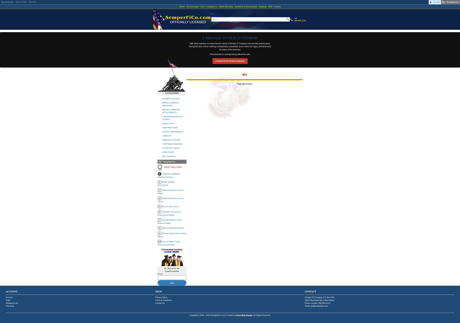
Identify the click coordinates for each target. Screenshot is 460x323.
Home (182, 7)
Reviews (32, 2)
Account (9, 297)
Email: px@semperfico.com (316, 306)
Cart (202, 7)
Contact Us (160, 303)
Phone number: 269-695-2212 (317, 303)
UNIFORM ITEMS (170, 128)
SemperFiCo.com (218, 315)
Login (8, 300)
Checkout (10, 306)
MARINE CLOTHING (171, 140)
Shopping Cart (12, 303)
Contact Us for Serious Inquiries (230, 61)
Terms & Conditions (163, 300)
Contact (277, 7)
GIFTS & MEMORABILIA (173, 132)
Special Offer (21, 2)
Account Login (193, 7)
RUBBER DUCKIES (171, 99)
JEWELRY (167, 136)
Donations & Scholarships (246, 7)
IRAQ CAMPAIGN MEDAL (173, 228)
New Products (7, 2)
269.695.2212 (300, 20)
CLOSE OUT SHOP (170, 148)
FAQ (270, 7)
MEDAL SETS (168, 124)
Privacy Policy (161, 297)
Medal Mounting (226, 7)
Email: (160, 274)
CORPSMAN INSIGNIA (172, 144)
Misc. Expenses (169, 156)
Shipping (262, 7)
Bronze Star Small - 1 (171, 207)
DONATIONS (168, 152)
